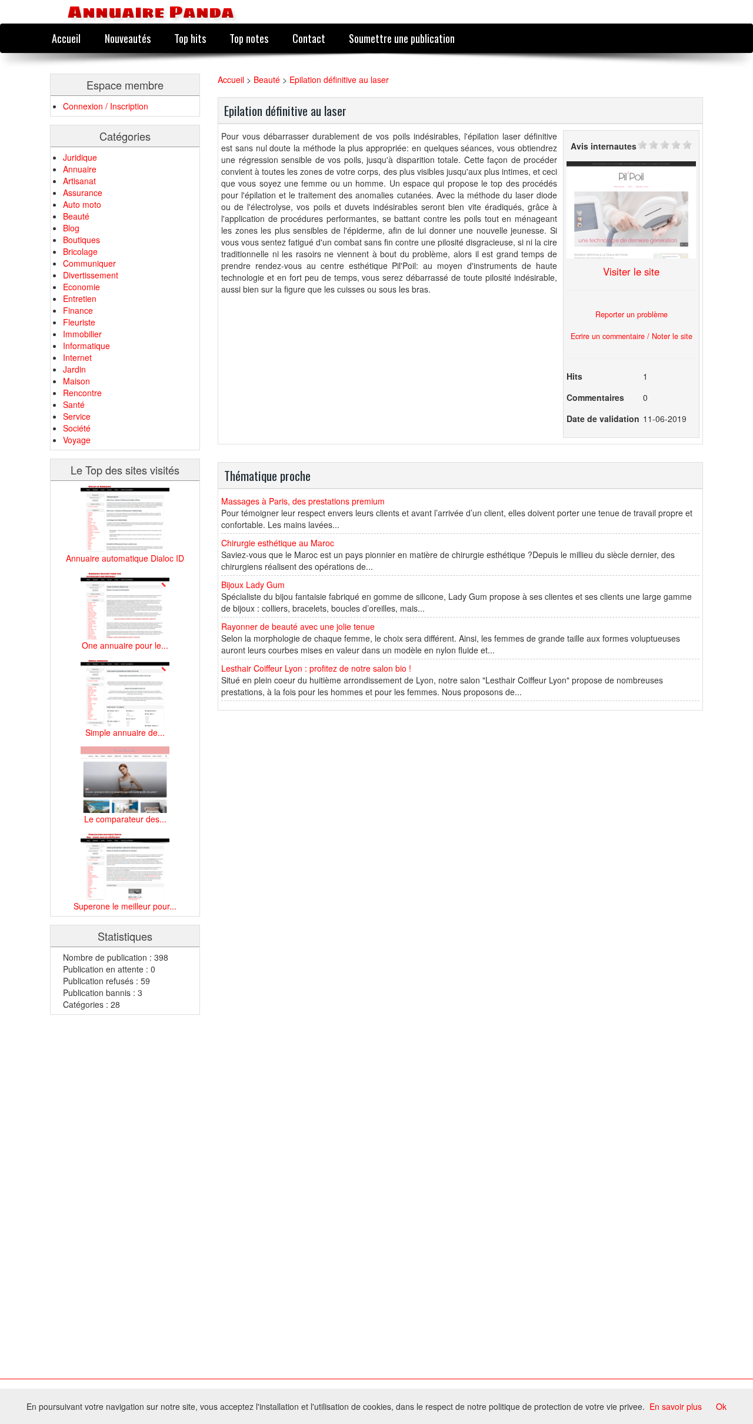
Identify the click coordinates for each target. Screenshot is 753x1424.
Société (77, 428)
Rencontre (82, 393)
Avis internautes (604, 146)
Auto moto (82, 204)
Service (77, 416)
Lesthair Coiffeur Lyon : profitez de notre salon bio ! (316, 668)
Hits (574, 376)
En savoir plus (675, 1406)
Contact (308, 38)
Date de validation (603, 418)
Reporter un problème (631, 314)
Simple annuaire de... (125, 732)
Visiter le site (631, 271)
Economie (81, 287)
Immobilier (82, 334)
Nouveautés (128, 38)
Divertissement (90, 275)
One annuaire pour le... (125, 645)
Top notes (248, 38)
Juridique (80, 157)
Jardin (74, 369)
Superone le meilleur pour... (125, 906)
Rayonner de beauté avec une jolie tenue (298, 626)
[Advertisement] (97, 1199)
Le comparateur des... (125, 819)
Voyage (77, 440)
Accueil (66, 38)
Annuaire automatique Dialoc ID (125, 558)
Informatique (86, 345)
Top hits (190, 38)
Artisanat (79, 181)
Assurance (82, 192)
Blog (71, 228)
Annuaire (79, 169)
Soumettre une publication (402, 38)
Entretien (79, 298)
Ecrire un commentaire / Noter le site (631, 336)
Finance (78, 310)
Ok (721, 1406)
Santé (74, 404)
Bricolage (80, 251)
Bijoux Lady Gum (253, 584)
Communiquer (89, 263)
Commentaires (595, 397)
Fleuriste (79, 322)
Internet (77, 357)
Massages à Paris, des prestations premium (303, 501)
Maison (76, 381)
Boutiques (81, 239)
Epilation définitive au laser (339, 79)
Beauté (76, 216)
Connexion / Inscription (105, 106)
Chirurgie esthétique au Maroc (277, 543)
